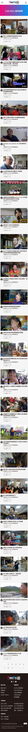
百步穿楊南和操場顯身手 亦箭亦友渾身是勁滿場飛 (15, 442)
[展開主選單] (2, 2)
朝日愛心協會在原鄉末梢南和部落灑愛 (14, 469)
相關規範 (3, 690)
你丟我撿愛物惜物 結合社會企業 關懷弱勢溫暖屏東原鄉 (14, 90)
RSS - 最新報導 (5, 716)
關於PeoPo (3, 688)
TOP (25, 723)
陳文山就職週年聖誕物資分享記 (12, 36)
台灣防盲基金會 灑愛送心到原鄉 (12, 171)
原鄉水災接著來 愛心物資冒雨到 (12, 547)
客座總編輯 (17, 697)
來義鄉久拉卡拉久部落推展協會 (10, 38)
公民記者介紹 (17, 695)
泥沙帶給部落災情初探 (10, 627)
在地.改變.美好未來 (18, 708)
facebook (12, 681)
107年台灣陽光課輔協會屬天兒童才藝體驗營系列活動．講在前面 (15, 63)
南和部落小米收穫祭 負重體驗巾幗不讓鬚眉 (15, 387)
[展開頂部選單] (25, 2)
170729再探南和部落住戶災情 (12, 653)
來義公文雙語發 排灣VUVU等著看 (13, 521)
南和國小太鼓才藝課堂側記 (11, 225)
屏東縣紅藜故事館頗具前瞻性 (11, 306)
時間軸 (2, 692)
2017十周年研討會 (18, 706)
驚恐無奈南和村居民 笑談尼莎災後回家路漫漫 (15, 600)
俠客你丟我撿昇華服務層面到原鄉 (13, 332)
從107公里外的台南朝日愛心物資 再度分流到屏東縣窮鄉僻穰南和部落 (15, 252)
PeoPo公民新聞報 (18, 688)
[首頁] (14, 2)
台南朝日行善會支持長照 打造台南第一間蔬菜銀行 (15, 279)
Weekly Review (5, 695)
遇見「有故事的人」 (19, 710)
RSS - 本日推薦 (5, 719)
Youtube (16, 681)
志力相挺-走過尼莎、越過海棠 (12, 573)
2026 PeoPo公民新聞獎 (7, 706)
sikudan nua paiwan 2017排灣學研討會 (14, 144)
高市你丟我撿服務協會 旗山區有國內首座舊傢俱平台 (15, 359)
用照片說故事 (4, 710)
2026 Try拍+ (4, 703)
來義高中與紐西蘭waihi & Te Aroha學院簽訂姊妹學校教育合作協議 (15, 198)
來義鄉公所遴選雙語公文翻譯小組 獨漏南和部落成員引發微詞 (15, 414)
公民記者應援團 (18, 692)
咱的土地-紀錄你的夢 (6, 708)
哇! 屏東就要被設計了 (9, 495)
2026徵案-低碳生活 (19, 703)
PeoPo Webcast (18, 690)
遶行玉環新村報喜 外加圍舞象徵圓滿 (14, 117)
